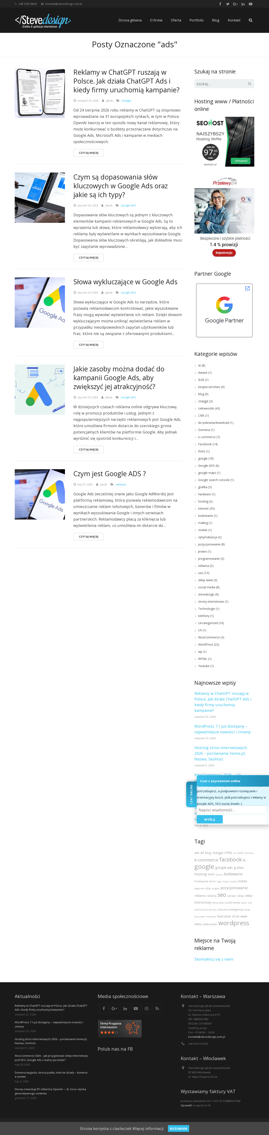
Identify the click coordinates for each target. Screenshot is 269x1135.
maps (225, 881)
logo (219, 881)
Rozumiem (178, 1128)
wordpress (233, 923)
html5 (211, 874)
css (234, 853)
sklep (240, 896)
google (203, 458)
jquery (219, 874)
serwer (231, 896)
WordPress (205, 644)
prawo (202, 551)
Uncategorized (208, 623)
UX (200, 630)
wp (200, 652)
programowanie (209, 559)
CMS (201, 415)
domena (249, 853)
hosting (203, 501)
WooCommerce (209, 637)
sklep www (205, 580)
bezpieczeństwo (209, 387)
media (233, 881)
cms (228, 852)
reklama (121, 484)
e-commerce (207, 437)
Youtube (204, 666)
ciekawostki (206, 408)
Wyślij (209, 819)
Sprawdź (186, 1105)
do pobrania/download (213, 423)
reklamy (211, 896)
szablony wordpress (205, 909)
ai (202, 852)
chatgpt (126, 100)
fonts (201, 451)
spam (244, 902)
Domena (204, 430)
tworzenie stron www (232, 916)
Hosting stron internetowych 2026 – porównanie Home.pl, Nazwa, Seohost (220, 753)
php (208, 888)
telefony (203, 616)
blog (201, 394)
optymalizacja (207, 537)
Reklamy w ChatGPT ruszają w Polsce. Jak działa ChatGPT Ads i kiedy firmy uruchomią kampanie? (51, 1008)
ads (196, 853)
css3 (240, 853)
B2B (201, 380)
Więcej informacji (148, 1128)
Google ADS (128, 205)
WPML (202, 659)
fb (244, 860)
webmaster (210, 924)
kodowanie (205, 516)
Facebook (205, 444)
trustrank (211, 916)
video (198, 924)
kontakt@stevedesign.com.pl (63, 4)
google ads (224, 867)
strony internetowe (211, 601)
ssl (250, 902)
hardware (204, 494)
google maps (207, 473)
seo (200, 573)
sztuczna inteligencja (230, 909)
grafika (202, 487)
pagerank (199, 888)
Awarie (202, 373)
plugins (215, 888)
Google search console (213, 480)
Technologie (206, 609)
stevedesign (206, 594)
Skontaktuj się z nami (213, 959)
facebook (230, 859)
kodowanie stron (205, 881)
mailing (203, 523)
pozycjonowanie (209, 544)
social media (206, 587)
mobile (202, 530)
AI (199, 365)
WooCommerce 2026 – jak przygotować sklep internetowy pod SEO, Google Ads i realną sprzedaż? (51, 1058)
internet (203, 508)
